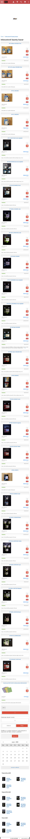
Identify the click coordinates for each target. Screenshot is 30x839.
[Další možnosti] (28, 2)
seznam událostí (15, 767)
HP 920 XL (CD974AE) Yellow (9, 812)
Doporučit (15, 736)
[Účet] (13, 2)
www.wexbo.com (25, 838)
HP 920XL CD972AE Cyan (8, 786)
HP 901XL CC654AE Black (23, 779)
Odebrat (9, 725)
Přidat (22, 725)
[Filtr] (17, 2)
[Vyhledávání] (21, 2)
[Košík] (25, 2)
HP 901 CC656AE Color (8, 779)
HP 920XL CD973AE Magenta (23, 805)
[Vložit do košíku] (27, 51)
